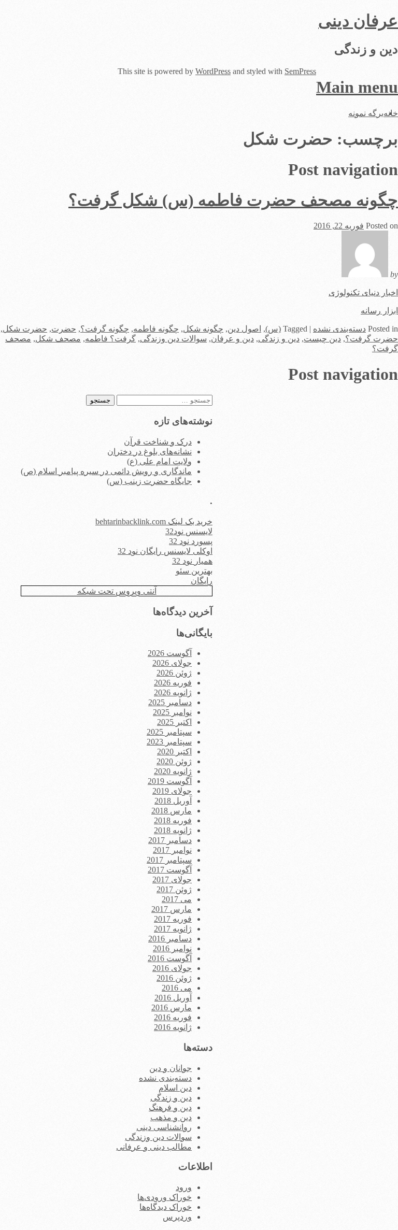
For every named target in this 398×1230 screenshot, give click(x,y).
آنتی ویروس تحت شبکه (117, 591)
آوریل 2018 (173, 800)
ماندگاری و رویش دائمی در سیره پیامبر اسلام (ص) (106, 471)
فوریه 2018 (173, 820)
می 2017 (177, 899)
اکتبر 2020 (174, 751)
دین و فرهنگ (170, 1107)
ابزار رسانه (379, 310)
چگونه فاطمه (156, 328)
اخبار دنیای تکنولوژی (363, 292)
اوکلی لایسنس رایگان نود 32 (165, 551)
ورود (184, 1187)
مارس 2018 (171, 810)
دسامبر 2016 (170, 938)
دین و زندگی (279, 338)
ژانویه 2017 (173, 928)
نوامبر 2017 (172, 850)
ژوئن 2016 (174, 978)
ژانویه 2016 (173, 1027)
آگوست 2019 (170, 781)
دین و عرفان (232, 338)
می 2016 (177, 987)
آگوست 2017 (170, 869)
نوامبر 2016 (172, 948)
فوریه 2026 (173, 682)
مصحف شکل (58, 338)
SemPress (300, 71)
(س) (273, 328)
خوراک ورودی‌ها (164, 1197)
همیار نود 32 (192, 560)
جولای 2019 (172, 790)
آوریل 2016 (173, 997)
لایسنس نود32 (188, 531)
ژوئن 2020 (174, 761)
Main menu (357, 87)
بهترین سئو (194, 570)
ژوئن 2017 (174, 889)
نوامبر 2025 (172, 712)
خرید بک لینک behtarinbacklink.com (153, 521)
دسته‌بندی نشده (339, 328)
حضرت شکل (25, 328)
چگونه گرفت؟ (104, 328)
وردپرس (177, 1216)
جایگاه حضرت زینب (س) (149, 481)
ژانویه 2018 (173, 830)
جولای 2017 (172, 879)
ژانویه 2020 (173, 771)
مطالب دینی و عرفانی (154, 1146)
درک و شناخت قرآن (158, 441)
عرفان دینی (358, 20)
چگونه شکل (203, 328)
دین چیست (322, 338)
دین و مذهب (171, 1117)
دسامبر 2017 (170, 840)
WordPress (213, 71)
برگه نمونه (365, 113)
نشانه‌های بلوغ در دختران (149, 451)
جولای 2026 (172, 663)
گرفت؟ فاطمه (110, 338)
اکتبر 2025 (174, 722)
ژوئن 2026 (174, 672)
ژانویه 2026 (173, 692)
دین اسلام (175, 1087)
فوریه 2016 (173, 1017)
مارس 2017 (171, 909)
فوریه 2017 (173, 918)
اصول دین (244, 328)
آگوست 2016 (170, 958)
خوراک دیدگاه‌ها (165, 1207)
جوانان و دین (170, 1068)
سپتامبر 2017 (169, 859)
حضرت (63, 328)
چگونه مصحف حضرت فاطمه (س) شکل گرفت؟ (233, 200)
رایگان (201, 580)
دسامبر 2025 (170, 702)
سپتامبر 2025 (169, 731)
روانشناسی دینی (164, 1127)
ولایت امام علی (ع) (159, 461)
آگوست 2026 (170, 653)
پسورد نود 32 (190, 541)
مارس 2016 (171, 1007)
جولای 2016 (172, 968)
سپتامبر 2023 (169, 741)
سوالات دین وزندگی (173, 338)
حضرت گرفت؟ (371, 338)
